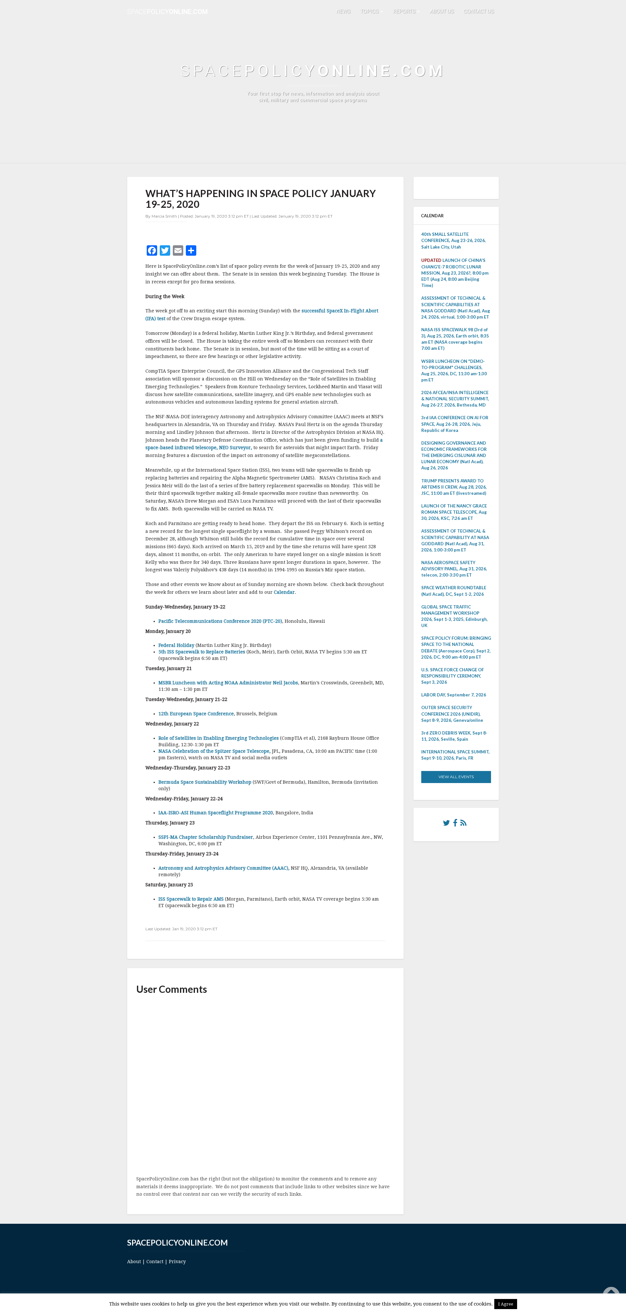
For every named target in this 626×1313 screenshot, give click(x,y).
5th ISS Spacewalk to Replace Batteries (201, 651)
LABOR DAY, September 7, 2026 (453, 694)
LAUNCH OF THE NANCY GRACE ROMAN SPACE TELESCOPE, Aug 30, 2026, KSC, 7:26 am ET (454, 512)
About (134, 1261)
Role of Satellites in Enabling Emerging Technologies (218, 738)
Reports (405, 11)
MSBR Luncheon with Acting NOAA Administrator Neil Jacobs (228, 682)
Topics (370, 11)
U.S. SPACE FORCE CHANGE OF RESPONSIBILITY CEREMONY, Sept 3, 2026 (452, 676)
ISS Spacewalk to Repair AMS (191, 899)
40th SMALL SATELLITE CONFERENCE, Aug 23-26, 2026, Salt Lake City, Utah (453, 240)
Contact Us (479, 11)
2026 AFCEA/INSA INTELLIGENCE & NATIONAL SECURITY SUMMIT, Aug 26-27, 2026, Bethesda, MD (455, 398)
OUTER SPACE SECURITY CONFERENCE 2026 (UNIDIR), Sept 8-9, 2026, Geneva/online (452, 713)
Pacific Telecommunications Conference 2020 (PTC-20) (220, 621)
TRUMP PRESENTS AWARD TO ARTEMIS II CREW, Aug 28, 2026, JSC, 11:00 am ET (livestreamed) (454, 487)
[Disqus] (265, 1085)
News (343, 11)
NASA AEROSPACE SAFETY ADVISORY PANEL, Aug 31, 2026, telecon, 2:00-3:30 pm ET (454, 569)
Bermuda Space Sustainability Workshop (204, 782)
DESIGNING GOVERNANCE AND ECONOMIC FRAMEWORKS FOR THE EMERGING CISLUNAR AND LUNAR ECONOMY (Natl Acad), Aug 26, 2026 (454, 455)
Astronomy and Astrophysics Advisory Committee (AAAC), (224, 868)
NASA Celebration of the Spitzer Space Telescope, (214, 751)
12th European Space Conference (196, 713)
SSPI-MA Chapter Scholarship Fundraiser (205, 837)
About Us (442, 11)
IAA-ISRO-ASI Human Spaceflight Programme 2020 (215, 812)
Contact (154, 1261)
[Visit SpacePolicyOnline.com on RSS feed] (463, 824)
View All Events (456, 776)
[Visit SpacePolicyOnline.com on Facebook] (455, 824)
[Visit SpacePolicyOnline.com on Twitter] (446, 824)
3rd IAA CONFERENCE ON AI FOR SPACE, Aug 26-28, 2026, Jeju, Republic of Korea (454, 424)
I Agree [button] (505, 1304)
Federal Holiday (176, 645)
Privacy (177, 1261)
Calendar (284, 592)
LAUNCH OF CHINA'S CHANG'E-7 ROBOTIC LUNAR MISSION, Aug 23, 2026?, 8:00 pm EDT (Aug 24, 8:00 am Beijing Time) (454, 273)
